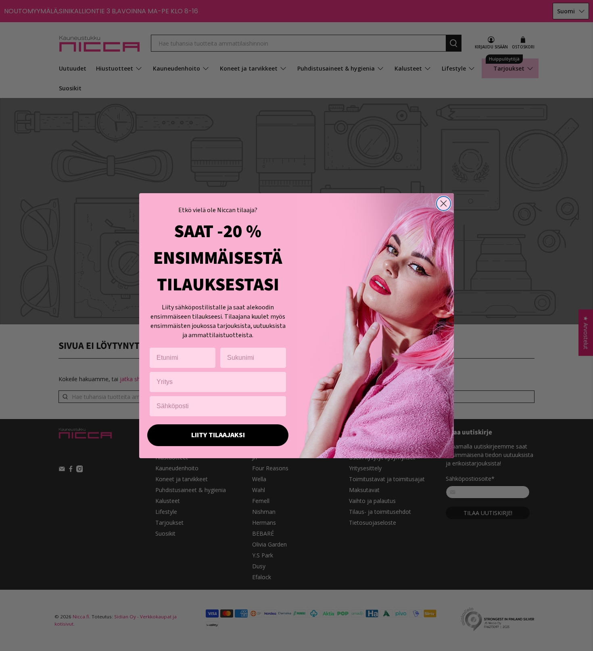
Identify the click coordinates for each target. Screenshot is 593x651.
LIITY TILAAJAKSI (218, 435)
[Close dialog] (443, 203)
